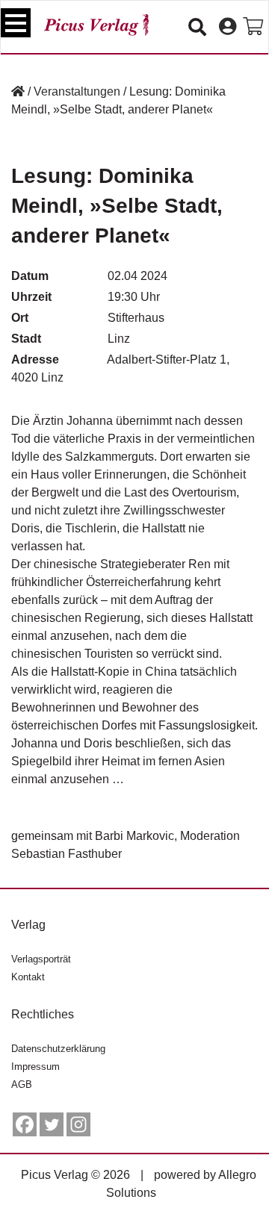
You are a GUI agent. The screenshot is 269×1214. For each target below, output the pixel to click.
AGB (21, 1084)
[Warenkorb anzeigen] (253, 27)
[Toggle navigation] (16, 22)
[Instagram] (78, 1124)
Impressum (35, 1066)
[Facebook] (25, 1124)
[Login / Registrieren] (227, 27)
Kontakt (28, 977)
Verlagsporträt (41, 959)
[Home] (18, 91)
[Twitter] (52, 1124)
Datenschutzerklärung (58, 1048)
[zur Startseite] (96, 25)
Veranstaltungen (77, 91)
